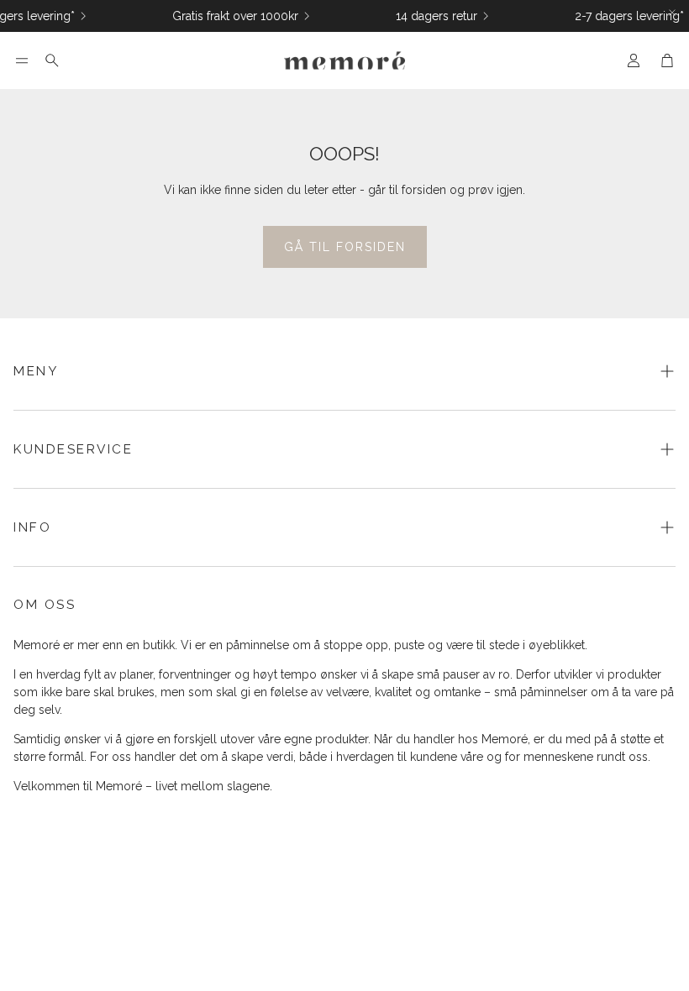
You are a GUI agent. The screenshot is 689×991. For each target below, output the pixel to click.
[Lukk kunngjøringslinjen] (672, 12)
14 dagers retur (430, 16)
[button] (21, 60)
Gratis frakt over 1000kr (229, 16)
